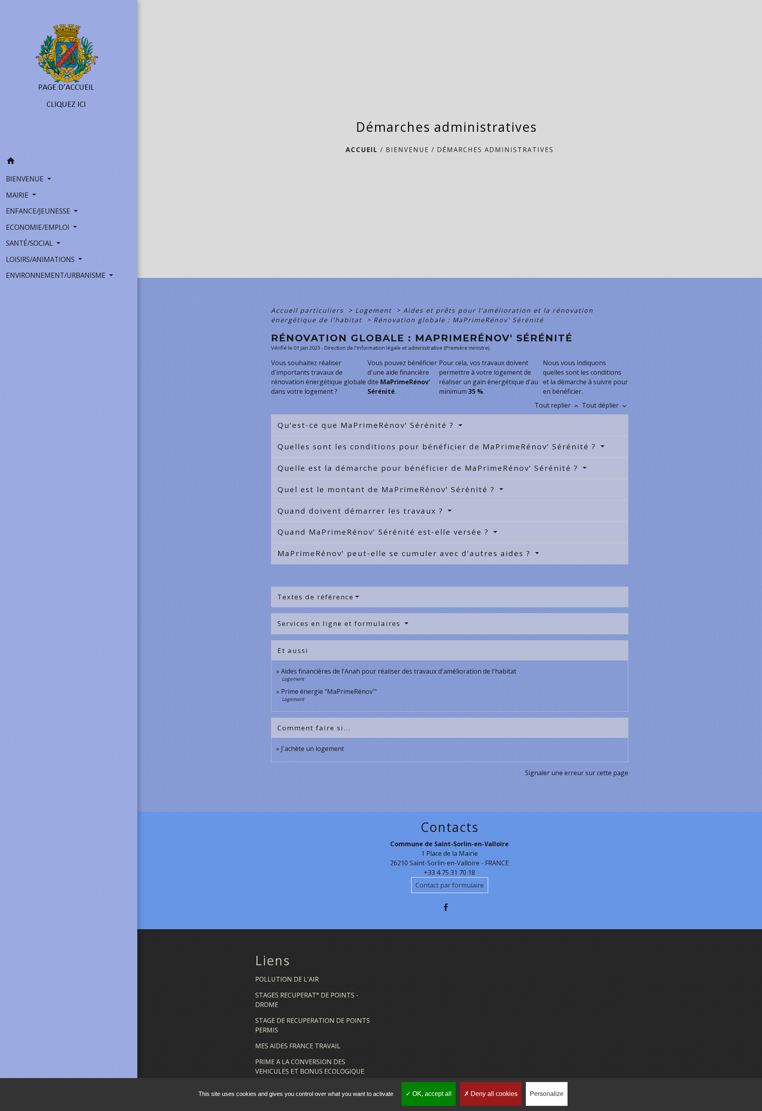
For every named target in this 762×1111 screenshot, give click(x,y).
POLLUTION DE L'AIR (287, 979)
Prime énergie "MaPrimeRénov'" (329, 691)
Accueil (362, 149)
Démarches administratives (495, 149)
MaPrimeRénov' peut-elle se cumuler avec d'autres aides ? (405, 553)
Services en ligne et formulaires (340, 623)
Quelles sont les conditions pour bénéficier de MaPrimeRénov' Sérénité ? (437, 446)
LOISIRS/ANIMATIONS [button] (41, 259)
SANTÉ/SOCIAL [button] (30, 243)
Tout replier (557, 405)
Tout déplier (605, 405)
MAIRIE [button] (18, 195)
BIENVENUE (407, 149)
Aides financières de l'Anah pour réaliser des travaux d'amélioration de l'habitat (398, 671)
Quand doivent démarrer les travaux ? (361, 511)
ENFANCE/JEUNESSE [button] (39, 211)
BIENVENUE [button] (26, 178)
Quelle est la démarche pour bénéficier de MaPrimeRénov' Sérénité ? (429, 468)
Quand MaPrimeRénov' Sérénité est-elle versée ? (384, 532)
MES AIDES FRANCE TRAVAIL (298, 1046)
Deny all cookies (493, 1093)
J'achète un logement (312, 748)
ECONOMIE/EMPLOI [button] (38, 227)
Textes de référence (315, 596)
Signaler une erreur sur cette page (576, 772)
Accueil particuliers (308, 310)
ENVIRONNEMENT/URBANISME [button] (57, 275)
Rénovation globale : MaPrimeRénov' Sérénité (458, 320)
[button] (68, 162)
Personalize (547, 1093)
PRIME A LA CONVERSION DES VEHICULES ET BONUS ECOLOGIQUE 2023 (309, 1071)
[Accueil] (68, 76)
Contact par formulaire (450, 885)
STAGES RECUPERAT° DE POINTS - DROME (306, 1000)
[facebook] (449, 907)
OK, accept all (431, 1093)
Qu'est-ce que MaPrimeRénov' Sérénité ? (366, 425)
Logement (374, 310)
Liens (272, 960)
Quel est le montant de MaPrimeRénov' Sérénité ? (387, 489)
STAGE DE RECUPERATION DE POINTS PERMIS (312, 1025)
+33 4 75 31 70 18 (449, 872)
